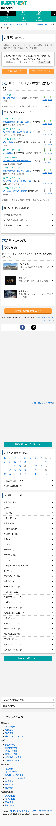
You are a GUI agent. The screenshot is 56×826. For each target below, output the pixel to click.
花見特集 (9, 769)
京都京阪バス (10, 523)
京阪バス (30, 24)
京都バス (8, 508)
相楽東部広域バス (12, 634)
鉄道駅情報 (10, 745)
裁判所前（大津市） (19, 225)
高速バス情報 (11, 754)
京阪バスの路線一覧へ (14, 486)
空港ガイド (8, 20)
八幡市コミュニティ (13, 602)
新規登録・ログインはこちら (28, 444)
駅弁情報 (9, 802)
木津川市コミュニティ (14, 607)
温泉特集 (9, 788)
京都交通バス (10, 555)
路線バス (8, 14)
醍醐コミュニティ (12, 623)
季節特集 (5, 764)
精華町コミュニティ (13, 629)
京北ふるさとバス (12, 576)
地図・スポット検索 (14, 736)
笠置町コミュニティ (13, 644)
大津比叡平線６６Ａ (12, 98)
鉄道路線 (39, 20)
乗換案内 (5, 723)
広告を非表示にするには (42, 403)
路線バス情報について (28, 658)
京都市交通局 (10, 502)
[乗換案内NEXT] (15, 3)
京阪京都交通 (10, 518)
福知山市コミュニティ (14, 613)
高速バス (24, 14)
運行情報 (9, 733)
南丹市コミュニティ (13, 586)
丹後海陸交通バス (12, 529)
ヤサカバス (9, 550)
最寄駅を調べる (14, 71)
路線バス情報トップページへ (16, 706)
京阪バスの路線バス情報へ (15, 700)
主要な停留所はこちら (14, 480)
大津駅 (13, 215)
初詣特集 (9, 784)
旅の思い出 (10, 805)
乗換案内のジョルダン (20, 811)
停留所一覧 (42, 24)
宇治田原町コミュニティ (15, 639)
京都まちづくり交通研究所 (16, 565)
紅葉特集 (9, 781)
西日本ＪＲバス (11, 534)
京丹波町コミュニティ (14, 650)
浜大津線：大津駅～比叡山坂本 (17, 181)
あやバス (8, 571)
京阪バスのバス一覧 (41, 71)
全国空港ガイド (12, 760)
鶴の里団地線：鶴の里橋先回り (17, 122)
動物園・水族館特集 (14, 775)
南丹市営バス (10, 581)
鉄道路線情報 (11, 748)
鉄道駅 (23, 20)
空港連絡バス (39, 14)
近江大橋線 (8, 142)
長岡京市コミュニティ (14, 597)
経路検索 (9, 730)
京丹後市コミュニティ (14, 618)
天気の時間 (10, 799)
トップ (4, 24)
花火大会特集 (11, 772)
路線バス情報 (7, 8)
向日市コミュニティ (13, 592)
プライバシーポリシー (42, 811)
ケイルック (9, 560)
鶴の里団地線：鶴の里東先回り (17, 132)
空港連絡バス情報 (13, 757)
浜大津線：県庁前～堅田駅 (15, 191)
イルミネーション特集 (15, 778)
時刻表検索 (10, 727)
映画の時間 (10, 796)
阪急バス (8, 539)
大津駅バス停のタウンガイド (28, 311)
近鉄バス (8, 544)
